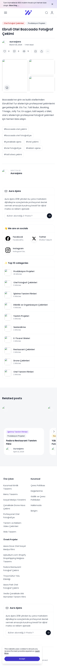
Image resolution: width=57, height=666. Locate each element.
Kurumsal (35, 478)
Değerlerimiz (37, 491)
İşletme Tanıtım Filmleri (17, 432)
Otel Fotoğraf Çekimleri (14, 23)
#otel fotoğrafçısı (12, 148)
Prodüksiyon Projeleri (36, 23)
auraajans (15, 42)
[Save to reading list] (35, 51)
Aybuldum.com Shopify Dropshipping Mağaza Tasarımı (14, 558)
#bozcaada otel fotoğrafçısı (18, 135)
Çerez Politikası (38, 485)
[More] (41, 51)
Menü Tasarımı (10, 494)
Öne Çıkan (8, 478)
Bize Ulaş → (14, 5)
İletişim (34, 510)
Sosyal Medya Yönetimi (14, 499)
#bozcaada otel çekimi (15, 129)
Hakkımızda (36, 505)
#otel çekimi (32, 141)
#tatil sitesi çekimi (13, 154)
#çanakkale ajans (12, 141)
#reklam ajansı (33, 148)
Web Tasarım (9, 531)
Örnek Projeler (10, 539)
